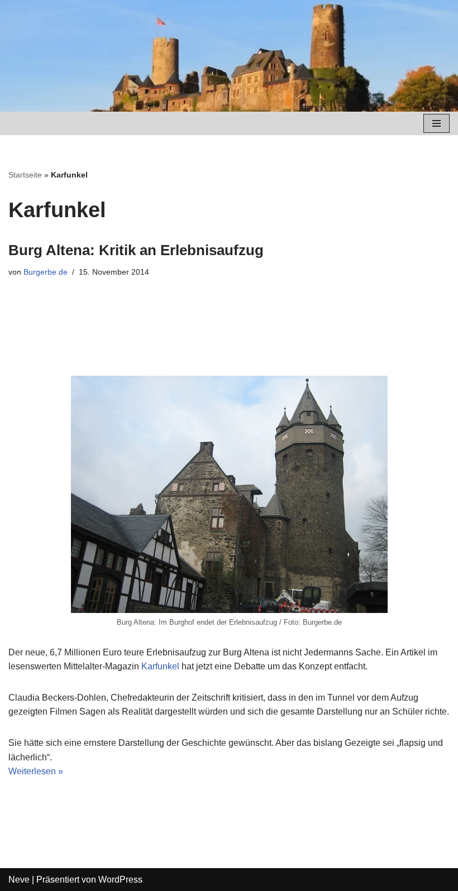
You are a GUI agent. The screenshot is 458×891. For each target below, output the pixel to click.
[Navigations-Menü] (436, 123)
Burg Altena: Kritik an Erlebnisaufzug (136, 250)
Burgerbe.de (45, 271)
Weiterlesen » (35, 771)
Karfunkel (160, 666)
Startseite (25, 174)
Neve (19, 879)
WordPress (120, 879)
